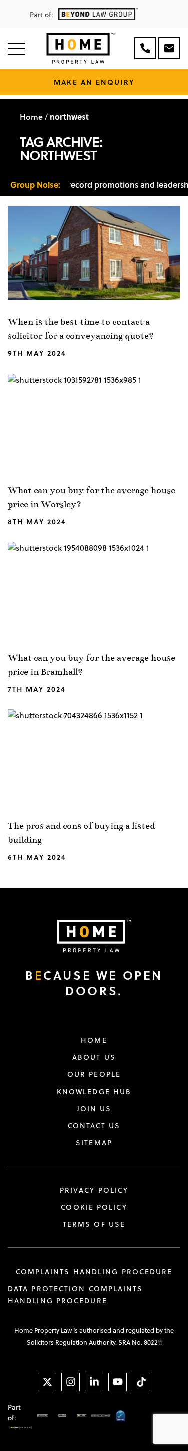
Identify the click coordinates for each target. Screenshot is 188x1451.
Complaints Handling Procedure (94, 1272)
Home (31, 116)
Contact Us (94, 1126)
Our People (94, 1074)
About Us (94, 1057)
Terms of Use (94, 1224)
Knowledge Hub (94, 1091)
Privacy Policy (94, 1190)
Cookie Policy (94, 1207)
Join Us (94, 1109)
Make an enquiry (94, 82)
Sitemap (94, 1143)
